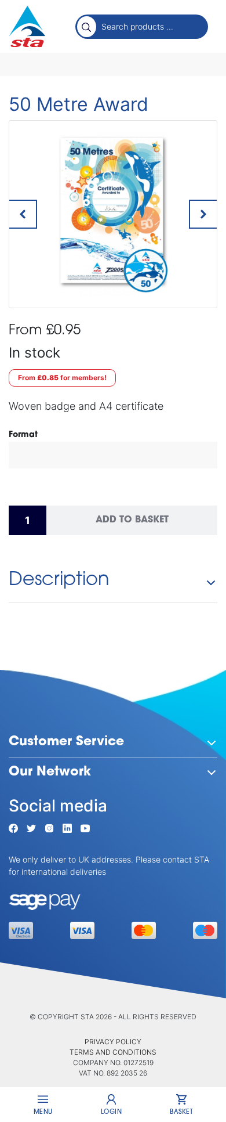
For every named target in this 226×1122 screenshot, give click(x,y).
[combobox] (151, 26)
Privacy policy (113, 1041)
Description (59, 580)
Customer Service (66, 742)
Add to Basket (132, 520)
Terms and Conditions (113, 1052)
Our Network (50, 772)
